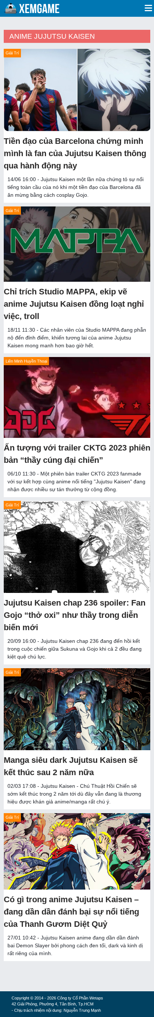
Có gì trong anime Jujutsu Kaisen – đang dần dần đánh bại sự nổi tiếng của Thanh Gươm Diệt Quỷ (71, 912)
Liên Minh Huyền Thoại (26, 361)
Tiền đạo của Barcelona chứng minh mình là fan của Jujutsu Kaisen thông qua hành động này (75, 153)
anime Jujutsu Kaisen (52, 36)
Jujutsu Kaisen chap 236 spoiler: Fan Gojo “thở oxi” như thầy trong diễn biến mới (74, 615)
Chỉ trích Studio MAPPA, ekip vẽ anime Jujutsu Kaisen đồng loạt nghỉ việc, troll (74, 304)
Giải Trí (12, 53)
